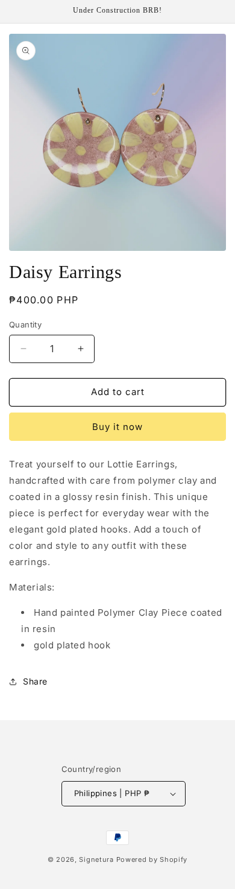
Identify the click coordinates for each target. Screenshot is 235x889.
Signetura (96, 859)
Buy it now (117, 426)
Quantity (25, 324)
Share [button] (35, 681)
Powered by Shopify (152, 859)
